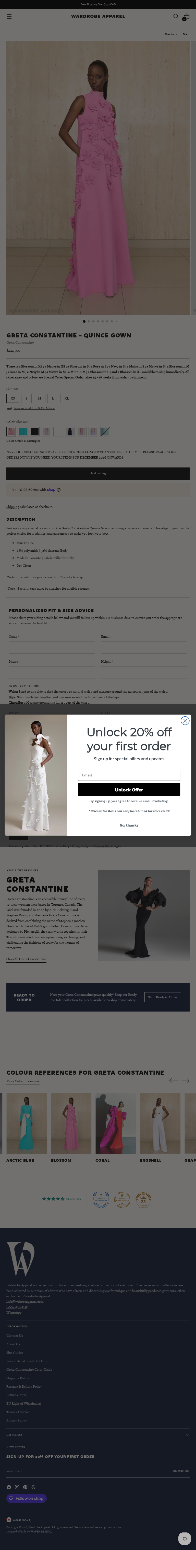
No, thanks (129, 825)
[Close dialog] (185, 720)
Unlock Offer (129, 789)
